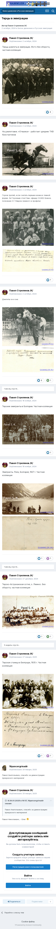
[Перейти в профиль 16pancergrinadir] (5, 768)
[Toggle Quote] (6, 800)
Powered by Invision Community (28, 925)
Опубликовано (23, 41)
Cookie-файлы (28, 921)
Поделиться (14, 901)
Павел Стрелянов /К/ (17, 25)
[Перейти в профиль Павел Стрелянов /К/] (5, 39)
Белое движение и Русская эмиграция (35, 28)
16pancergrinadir (18, 766)
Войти (28, 885)
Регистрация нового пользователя (28, 867)
